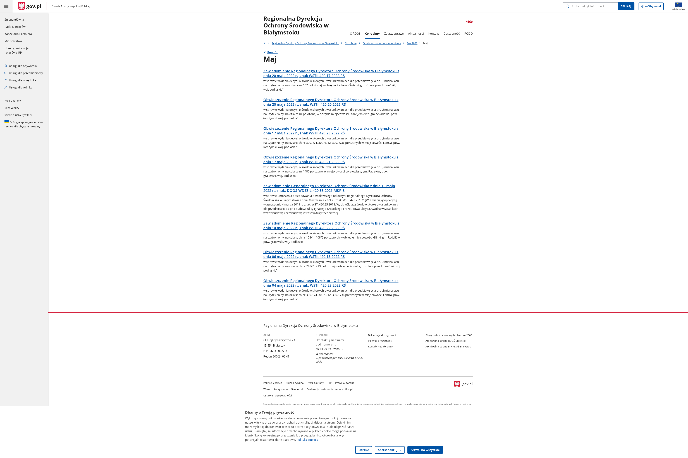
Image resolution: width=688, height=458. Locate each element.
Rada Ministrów (14, 27)
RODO (468, 34)
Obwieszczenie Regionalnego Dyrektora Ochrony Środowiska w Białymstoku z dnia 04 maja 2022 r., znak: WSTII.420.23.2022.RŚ (330, 283)
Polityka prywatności (380, 340)
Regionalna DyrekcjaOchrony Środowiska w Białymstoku (296, 25)
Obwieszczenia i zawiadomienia (382, 43)
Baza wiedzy (11, 107)
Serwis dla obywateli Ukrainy (24, 124)
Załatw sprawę (394, 34)
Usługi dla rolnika (20, 87)
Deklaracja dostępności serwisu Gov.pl (330, 389)
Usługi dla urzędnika (22, 80)
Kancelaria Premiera (18, 34)
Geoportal (297, 389)
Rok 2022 (412, 43)
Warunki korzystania (275, 389)
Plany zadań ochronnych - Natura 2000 (449, 335)
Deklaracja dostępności (382, 335)
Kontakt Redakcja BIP (380, 346)
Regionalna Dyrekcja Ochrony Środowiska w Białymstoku (305, 43)
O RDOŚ (355, 34)
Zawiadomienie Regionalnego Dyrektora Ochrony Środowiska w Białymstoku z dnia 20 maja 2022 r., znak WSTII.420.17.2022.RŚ (331, 73)
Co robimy (372, 34)
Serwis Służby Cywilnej (18, 115)
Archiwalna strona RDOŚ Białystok (446, 340)
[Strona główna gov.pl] (264, 43)
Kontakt (433, 34)
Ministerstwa (13, 41)
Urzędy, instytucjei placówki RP (16, 50)
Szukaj (626, 6)
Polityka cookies (272, 383)
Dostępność (451, 34)
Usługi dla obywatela (22, 66)
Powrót (272, 52)
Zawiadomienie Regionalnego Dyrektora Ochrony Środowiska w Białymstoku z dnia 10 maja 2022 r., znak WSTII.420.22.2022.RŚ (331, 225)
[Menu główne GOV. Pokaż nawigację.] (6, 6)
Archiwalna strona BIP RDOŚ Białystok (448, 346)
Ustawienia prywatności (277, 395)
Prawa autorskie (344, 383)
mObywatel (653, 7)
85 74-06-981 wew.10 (329, 349)
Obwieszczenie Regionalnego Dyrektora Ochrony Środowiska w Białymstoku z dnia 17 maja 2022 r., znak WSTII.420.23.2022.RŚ (330, 130)
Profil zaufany (12, 100)
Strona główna (18, 19)
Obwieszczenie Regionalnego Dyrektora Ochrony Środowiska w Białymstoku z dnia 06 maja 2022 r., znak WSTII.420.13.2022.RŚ (330, 254)
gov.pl (467, 388)
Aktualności (416, 34)
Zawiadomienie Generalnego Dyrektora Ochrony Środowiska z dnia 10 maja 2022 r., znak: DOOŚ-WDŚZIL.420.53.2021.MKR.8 (329, 188)
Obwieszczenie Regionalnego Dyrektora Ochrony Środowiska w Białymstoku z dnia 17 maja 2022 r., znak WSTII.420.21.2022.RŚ (330, 159)
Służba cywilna (295, 383)
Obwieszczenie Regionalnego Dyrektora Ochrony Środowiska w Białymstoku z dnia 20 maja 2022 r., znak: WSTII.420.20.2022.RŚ (330, 102)
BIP (329, 383)
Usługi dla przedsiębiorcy (25, 73)
